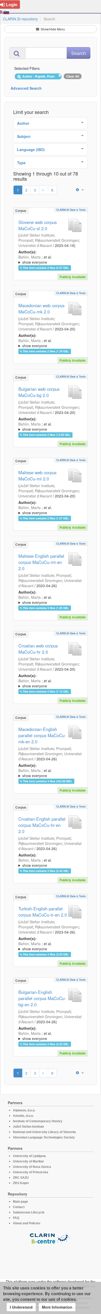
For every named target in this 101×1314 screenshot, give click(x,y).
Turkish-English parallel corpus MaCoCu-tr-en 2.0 (42, 911)
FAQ (16, 1218)
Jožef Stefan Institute (37, 235)
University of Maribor (28, 1161)
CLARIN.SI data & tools (71, 210)
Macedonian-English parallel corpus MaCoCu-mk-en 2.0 (42, 735)
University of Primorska (30, 1172)
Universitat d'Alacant (35, 245)
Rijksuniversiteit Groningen (57, 240)
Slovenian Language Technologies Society (44, 1137)
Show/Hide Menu (52, 29)
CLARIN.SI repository (20, 18)
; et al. (35, 259)
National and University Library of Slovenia (44, 1132)
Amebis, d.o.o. (23, 1116)
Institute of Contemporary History (37, 1121)
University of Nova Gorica (32, 1167)
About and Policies (26, 1223)
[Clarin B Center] (50, 1238)
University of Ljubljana (29, 1156)
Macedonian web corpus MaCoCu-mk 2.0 (41, 308)
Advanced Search (26, 88)
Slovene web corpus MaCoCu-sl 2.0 (37, 225)
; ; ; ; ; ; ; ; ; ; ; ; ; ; (49, 259)
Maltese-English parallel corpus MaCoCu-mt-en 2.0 (41, 562)
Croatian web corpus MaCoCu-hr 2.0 (38, 649)
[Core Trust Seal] (50, 1258)
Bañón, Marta (29, 257)
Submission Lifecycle (29, 1212)
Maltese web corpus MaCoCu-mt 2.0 (37, 475)
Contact (19, 1207)
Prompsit (25, 240)
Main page (20, 1201)
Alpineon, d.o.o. (24, 1110)
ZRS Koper (21, 1183)
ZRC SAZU (21, 1177)
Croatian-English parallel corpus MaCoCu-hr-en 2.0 (42, 825)
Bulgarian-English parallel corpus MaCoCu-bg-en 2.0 (42, 998)
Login (11, 4)
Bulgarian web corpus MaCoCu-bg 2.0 (39, 392)
